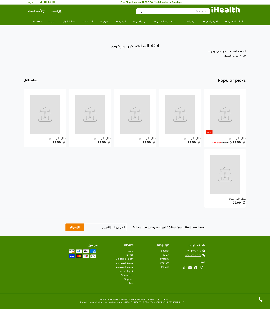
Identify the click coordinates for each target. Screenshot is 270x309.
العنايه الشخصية (235, 21)
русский (164, 258)
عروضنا (51, 21)
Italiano (165, 266)
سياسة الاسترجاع (124, 262)
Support (128, 279)
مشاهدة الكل (31, 80)
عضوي (105, 21)
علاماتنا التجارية (68, 21)
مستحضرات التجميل (166, 21)
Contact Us (127, 275)
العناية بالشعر (211, 21)
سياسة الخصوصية (124, 266)
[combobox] (173, 11)
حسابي (130, 283)
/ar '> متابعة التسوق (235, 55)
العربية (166, 254)
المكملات (89, 21)
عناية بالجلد (190, 21)
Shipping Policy (124, 258)
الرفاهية (122, 21)
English (165, 250)
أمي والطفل (141, 21)
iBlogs (37, 21)
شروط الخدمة (126, 271)
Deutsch (164, 262)
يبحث (130, 250)
